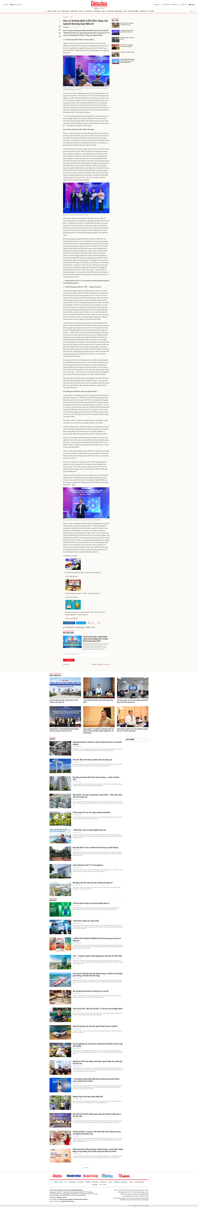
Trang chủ (65, 17)
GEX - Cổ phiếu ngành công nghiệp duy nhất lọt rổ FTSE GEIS (97, 956)
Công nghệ (143, 11)
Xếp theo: (94, 664)
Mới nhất (6, 4)
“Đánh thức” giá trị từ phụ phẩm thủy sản (89, 830)
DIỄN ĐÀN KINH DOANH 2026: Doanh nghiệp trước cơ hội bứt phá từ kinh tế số (127, 61)
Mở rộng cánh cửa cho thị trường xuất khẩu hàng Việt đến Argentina (132, 701)
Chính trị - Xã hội (51, 11)
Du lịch (125, 11)
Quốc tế (104, 11)
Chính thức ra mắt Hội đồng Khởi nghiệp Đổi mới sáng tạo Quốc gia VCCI (64, 730)
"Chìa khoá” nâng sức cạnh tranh (86, 921)
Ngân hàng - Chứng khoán (114, 11)
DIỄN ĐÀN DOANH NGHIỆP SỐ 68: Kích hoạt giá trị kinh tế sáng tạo (97, 939)
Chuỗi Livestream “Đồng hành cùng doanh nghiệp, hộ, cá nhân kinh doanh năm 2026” (95, 639)
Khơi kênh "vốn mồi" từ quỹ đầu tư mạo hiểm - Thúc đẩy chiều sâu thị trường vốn (97, 796)
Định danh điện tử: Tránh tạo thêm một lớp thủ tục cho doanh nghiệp (97, 743)
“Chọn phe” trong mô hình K (127, 52)
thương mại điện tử (70, 627)
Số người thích (105, 664)
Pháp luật (81, 11)
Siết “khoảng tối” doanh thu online (127, 38)
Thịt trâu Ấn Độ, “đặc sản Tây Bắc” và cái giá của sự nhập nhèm (97, 1009)
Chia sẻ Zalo (82, 623)
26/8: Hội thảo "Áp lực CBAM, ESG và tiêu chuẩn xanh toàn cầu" (64, 701)
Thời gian (99, 664)
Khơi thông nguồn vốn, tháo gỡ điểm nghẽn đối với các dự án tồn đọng (132, 730)
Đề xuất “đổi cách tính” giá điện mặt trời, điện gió (92, 760)
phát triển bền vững (80, 627)
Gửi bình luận (69, 660)
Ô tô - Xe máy (150, 11)
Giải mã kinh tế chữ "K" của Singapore (88, 865)
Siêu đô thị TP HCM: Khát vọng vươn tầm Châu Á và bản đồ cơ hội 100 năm (97, 1115)
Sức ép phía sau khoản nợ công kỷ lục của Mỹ (91, 991)
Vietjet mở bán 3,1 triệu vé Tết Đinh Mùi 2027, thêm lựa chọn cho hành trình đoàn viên (97, 1133)
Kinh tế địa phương (133, 11)
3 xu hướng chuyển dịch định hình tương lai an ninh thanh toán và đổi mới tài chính (96, 1080)
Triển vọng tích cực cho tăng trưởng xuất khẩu (91, 812)
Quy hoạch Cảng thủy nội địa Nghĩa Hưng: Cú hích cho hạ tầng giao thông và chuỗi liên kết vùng (97, 975)
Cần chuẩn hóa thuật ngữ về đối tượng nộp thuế (98, 701)
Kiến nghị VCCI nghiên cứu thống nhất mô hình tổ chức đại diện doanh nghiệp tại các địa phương (98, 731)
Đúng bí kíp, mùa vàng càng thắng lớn (88, 1096)
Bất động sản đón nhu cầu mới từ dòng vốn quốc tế (93, 883)
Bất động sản (97, 11)
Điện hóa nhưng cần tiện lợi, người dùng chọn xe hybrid (95, 1026)
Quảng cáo (184, 4)
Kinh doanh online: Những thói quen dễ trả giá (126, 24)
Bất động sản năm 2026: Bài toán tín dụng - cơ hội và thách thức (96, 778)
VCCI (59, 11)
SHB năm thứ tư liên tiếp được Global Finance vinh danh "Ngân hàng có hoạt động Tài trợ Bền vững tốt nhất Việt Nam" (98, 1150)
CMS (135, 1205)
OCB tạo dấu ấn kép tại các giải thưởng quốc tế (91, 903)
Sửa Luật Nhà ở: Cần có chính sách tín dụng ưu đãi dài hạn (95, 847)
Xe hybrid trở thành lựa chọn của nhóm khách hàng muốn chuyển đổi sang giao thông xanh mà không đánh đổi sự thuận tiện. (97, 1031)
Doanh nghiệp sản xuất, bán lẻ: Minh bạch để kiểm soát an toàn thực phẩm (98, 1045)
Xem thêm (86, 1167)
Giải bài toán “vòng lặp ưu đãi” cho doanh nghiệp (126, 45)
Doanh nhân (73, 11)
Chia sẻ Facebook (70, 623)
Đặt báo (175, 4)
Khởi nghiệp (88, 11)
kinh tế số (88, 627)
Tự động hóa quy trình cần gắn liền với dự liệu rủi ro (127, 31)
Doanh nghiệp (65, 11)
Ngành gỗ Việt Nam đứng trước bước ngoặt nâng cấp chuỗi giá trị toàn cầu (97, 1062)
